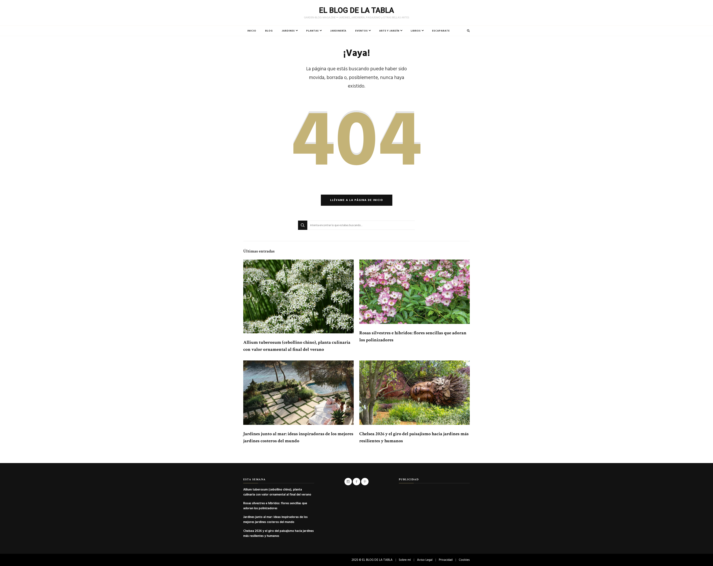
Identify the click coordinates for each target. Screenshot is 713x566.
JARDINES (288, 31)
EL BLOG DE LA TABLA (356, 10)
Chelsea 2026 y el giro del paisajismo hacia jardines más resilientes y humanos (278, 533)
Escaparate (441, 31)
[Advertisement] (434, 513)
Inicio (251, 31)
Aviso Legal (424, 559)
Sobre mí (405, 559)
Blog (269, 31)
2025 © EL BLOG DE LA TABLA (372, 559)
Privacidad (445, 559)
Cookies (464, 559)
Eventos (361, 31)
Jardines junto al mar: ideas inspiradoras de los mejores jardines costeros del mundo (275, 519)
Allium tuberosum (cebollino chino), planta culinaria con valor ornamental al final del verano (277, 492)
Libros (416, 31)
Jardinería (338, 31)
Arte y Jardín (389, 31)
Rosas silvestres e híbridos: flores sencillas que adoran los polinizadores (275, 506)
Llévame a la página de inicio (356, 200)
